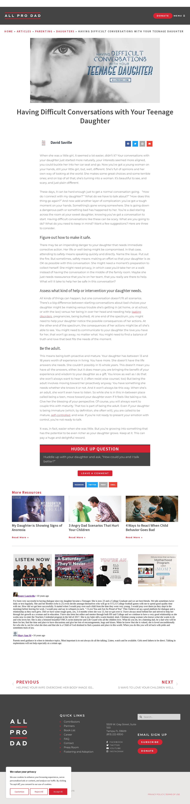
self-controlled (60, 415)
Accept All (58, 791)
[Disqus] (95, 628)
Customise (19, 791)
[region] (38, 782)
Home (8, 31)
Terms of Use (173, 794)
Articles (24, 31)
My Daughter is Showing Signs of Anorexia (37, 527)
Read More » (20, 537)
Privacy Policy (156, 794)
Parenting (44, 31)
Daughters (65, 31)
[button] (128, 144)
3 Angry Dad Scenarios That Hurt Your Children (94, 527)
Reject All (39, 791)
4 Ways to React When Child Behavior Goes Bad (147, 527)
